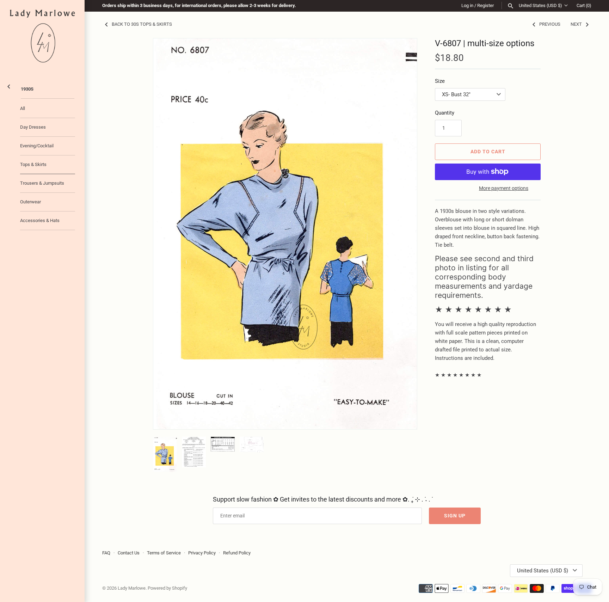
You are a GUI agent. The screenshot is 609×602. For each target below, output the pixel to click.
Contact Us (129, 552)
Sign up (455, 515)
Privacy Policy (202, 552)
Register (485, 5)
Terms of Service (164, 552)
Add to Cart (487, 151)
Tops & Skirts (33, 164)
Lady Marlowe (132, 588)
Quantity (444, 113)
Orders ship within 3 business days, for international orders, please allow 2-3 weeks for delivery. (199, 5)
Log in (467, 5)
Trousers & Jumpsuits (42, 183)
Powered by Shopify (167, 588)
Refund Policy (237, 552)
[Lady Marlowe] (42, 36)
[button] (402, 233)
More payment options (503, 188)
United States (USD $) (540, 5)
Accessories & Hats (40, 220)
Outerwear (30, 201)
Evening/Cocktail (37, 145)
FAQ (106, 552)
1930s (27, 89)
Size (440, 81)
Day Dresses (33, 127)
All (22, 108)
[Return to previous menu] (9, 85)
